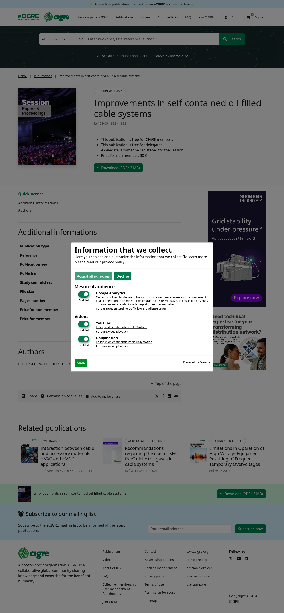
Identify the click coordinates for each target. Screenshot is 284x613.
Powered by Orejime (196, 362)
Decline (122, 276)
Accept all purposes (93, 276)
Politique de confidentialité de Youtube (121, 327)
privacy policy (113, 262)
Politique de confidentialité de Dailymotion (124, 342)
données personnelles (159, 304)
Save (81, 363)
